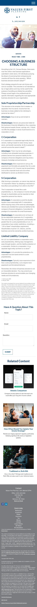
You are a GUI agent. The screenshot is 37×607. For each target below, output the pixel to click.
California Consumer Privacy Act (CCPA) (15, 552)
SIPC (29, 566)
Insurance (19, 516)
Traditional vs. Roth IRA (18, 471)
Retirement (18, 510)
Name (6, 313)
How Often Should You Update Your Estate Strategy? (18, 430)
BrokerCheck (4, 531)
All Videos (18, 526)
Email (6, 324)
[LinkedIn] (17, 17)
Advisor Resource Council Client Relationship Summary (14, 603)
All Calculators (18, 527)
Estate (18, 514)
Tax (18, 518)
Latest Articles (18, 524)
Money (19, 520)
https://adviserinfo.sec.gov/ (7, 589)
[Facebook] (19, 17)
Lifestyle (18, 522)
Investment (18, 512)
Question (6, 335)
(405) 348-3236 (19, 21)
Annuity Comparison (18, 391)
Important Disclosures (6, 597)
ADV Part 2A (4, 600)
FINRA (26, 566)
